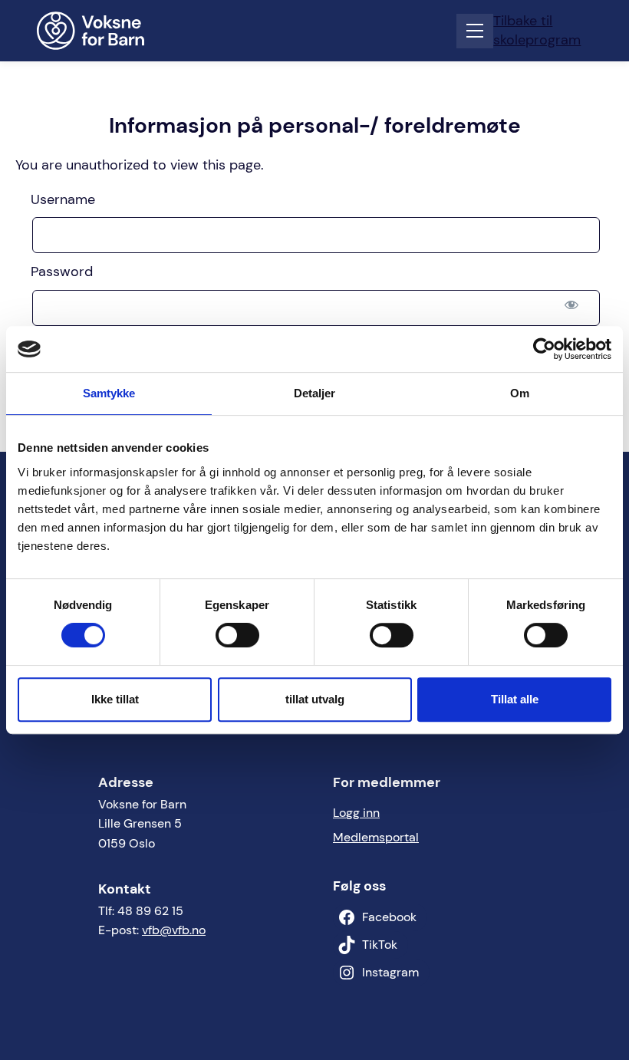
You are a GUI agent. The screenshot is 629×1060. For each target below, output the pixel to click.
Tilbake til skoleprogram (537, 30)
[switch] (237, 635)
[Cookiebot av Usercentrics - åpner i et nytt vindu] (544, 348)
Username (63, 199)
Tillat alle (514, 699)
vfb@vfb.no (174, 930)
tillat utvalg (314, 699)
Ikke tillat (115, 699)
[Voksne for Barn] (100, 30)
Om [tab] (519, 393)
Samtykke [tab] (109, 393)
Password (62, 271)
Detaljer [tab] (315, 393)
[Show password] (571, 305)
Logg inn (356, 813)
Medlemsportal (376, 837)
